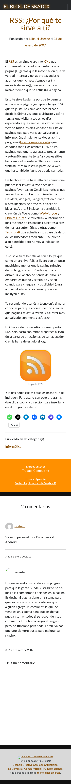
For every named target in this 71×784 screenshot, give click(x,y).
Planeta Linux (14, 218)
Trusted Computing (35, 470)
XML (47, 61)
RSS (11, 61)
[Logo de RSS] (35, 380)
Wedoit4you (48, 213)
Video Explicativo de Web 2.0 (35, 483)
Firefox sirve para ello (35, 142)
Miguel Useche (39, 39)
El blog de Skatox (27, 6)
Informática (13, 446)
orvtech (20, 526)
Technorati (12, 232)
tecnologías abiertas (48, 772)
